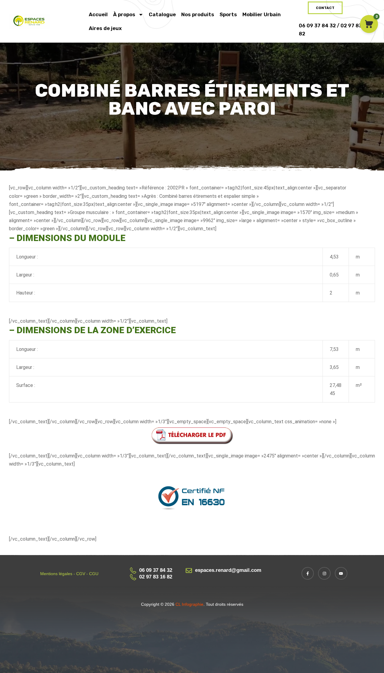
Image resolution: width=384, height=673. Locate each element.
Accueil (98, 14)
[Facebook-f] (308, 573)
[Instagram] (324, 573)
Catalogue (162, 14)
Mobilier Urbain (261, 14)
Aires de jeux (105, 28)
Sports (228, 14)
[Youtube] (341, 573)
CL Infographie (188, 604)
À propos (124, 14)
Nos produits (197, 14)
